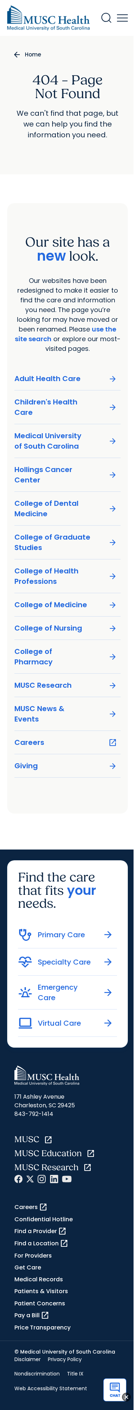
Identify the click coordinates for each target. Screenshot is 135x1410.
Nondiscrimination (37, 1373)
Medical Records (38, 1279)
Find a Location (41, 1244)
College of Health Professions (65, 576)
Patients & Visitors (41, 1291)
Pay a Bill (31, 1315)
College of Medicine (65, 605)
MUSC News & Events (65, 714)
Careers (65, 742)
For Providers (33, 1255)
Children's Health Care (65, 407)
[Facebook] (18, 1179)
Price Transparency (42, 1327)
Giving (65, 766)
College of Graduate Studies (65, 542)
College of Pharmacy (65, 656)
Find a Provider (40, 1231)
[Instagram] (41, 1179)
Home (33, 54)
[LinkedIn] (54, 1179)
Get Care (27, 1267)
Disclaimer (27, 1359)
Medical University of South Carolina (65, 441)
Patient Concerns (39, 1303)
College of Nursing (65, 628)
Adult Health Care (65, 379)
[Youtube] (67, 1179)
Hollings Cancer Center (65, 474)
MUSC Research (65, 685)
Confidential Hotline (43, 1219)
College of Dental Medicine (65, 508)
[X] (30, 1179)
